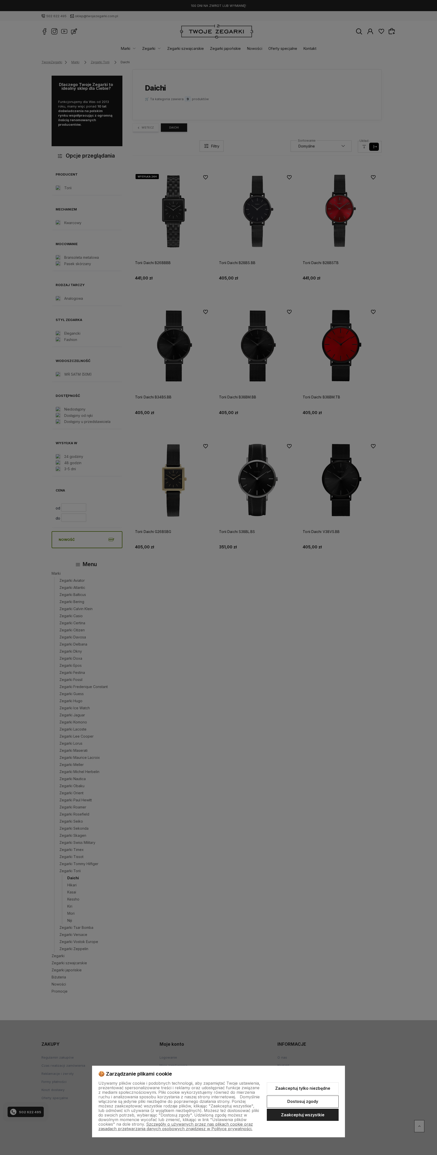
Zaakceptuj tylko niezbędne (302, 1088)
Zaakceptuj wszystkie (302, 1114)
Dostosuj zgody (302, 1101)
